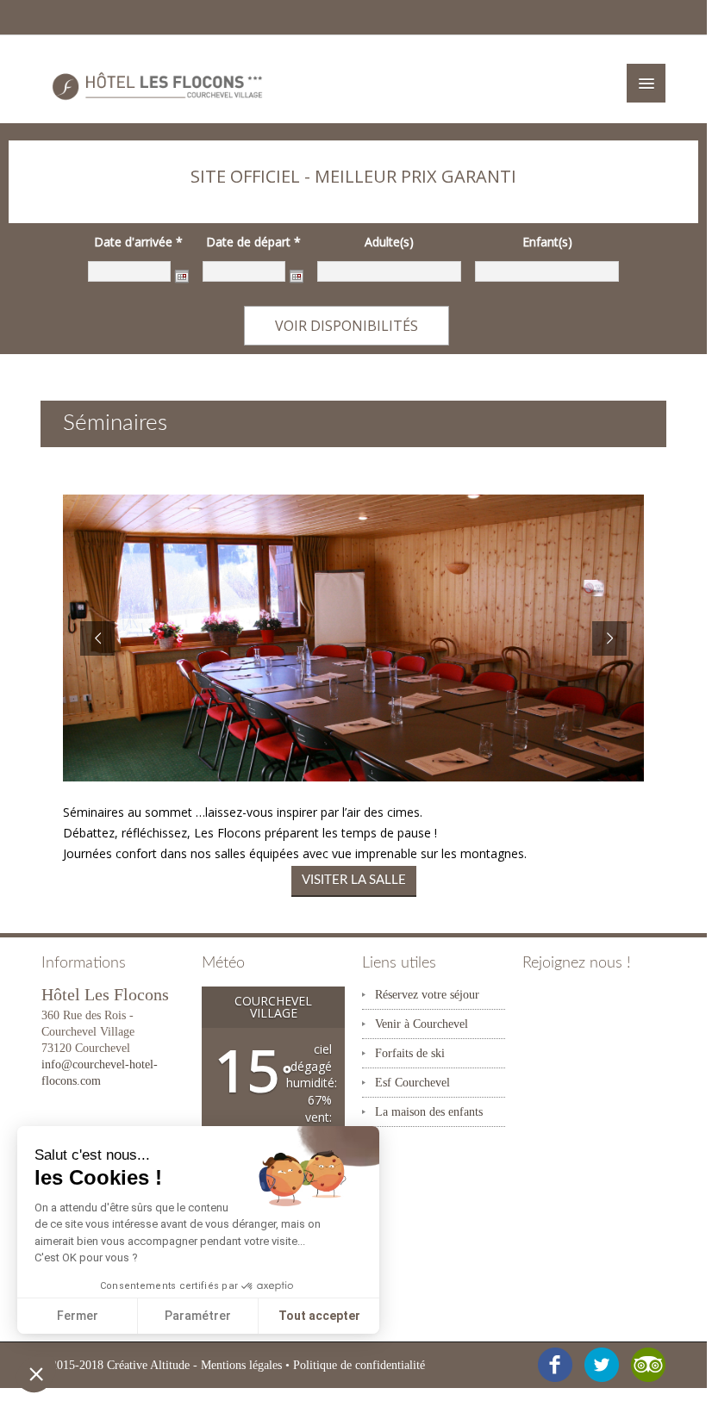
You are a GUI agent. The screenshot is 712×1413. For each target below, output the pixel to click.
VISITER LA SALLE (354, 880)
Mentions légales (241, 1365)
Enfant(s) (547, 242)
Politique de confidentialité (359, 1365)
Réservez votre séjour (427, 994)
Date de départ (253, 242)
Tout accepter (319, 1316)
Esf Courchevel (412, 1082)
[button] (36, 1373)
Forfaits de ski (410, 1053)
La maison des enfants (429, 1111)
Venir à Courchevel (421, 1024)
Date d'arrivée (138, 242)
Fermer (77, 1316)
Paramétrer (198, 1316)
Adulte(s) (389, 242)
